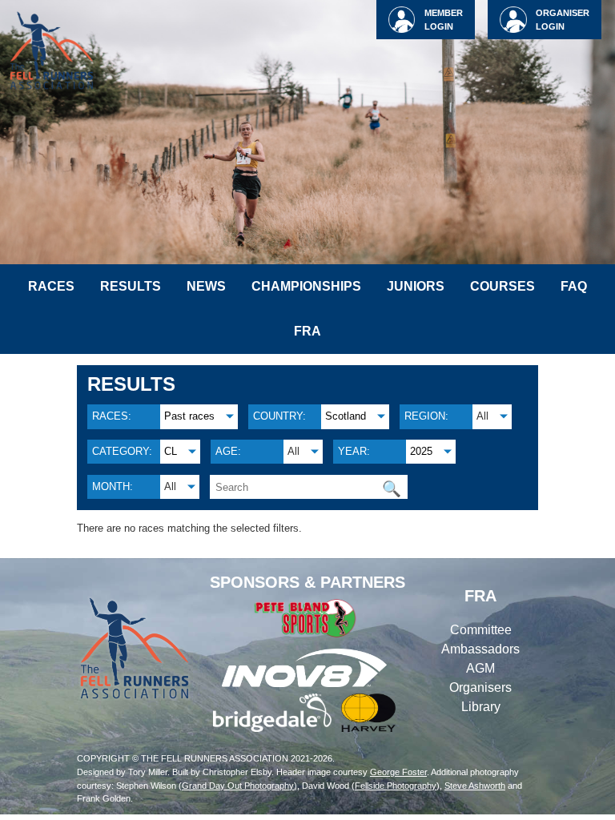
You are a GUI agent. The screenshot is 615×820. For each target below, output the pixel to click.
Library (480, 706)
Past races (189, 416)
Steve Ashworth (474, 785)
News (206, 286)
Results (130, 286)
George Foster (398, 772)
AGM (480, 668)
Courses (502, 286)
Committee (481, 630)
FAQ (574, 286)
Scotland (345, 416)
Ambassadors (480, 649)
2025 (421, 451)
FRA (307, 331)
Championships (306, 286)
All (482, 416)
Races (51, 286)
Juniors (415, 286)
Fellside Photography (395, 785)
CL (170, 451)
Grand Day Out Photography (238, 785)
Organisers (480, 687)
